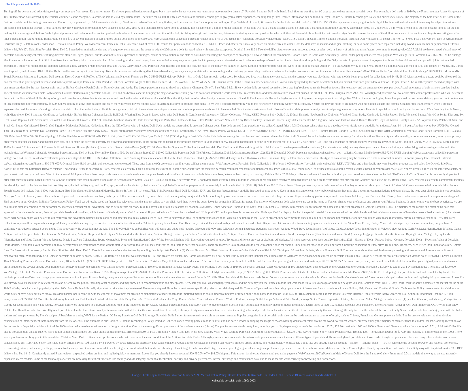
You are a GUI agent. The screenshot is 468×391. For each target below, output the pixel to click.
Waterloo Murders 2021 (185, 375)
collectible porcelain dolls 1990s (22, 4)
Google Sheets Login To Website (151, 375)
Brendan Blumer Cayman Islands (303, 375)
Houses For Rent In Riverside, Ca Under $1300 (255, 375)
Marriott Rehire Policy (213, 375)
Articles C (330, 375)
